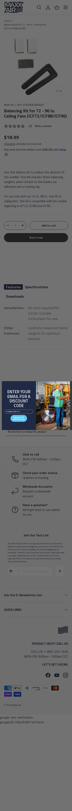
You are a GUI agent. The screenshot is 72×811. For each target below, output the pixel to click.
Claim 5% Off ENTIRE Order (19, 418)
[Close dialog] (67, 383)
